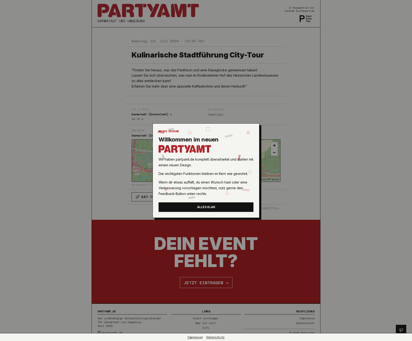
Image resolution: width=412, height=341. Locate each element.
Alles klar (206, 207)
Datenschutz (215, 337)
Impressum (194, 337)
